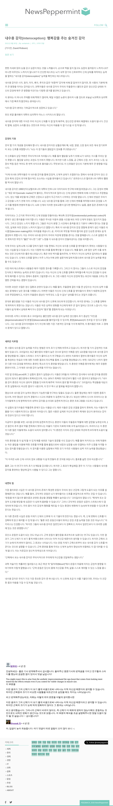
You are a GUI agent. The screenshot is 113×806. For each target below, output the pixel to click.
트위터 (34, 754)
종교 (59, 750)
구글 (44, 742)
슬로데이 (45, 746)
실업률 (52, 746)
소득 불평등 (36, 746)
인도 (50, 750)
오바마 (34, 750)
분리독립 (65, 742)
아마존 (58, 746)
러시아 (54, 742)
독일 (48, 742)
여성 (73, 746)
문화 (8, 771)
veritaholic (26, 43)
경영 (8, 760)
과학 (33, 43)
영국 (77, 746)
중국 (64, 750)
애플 (63, 746)
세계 (8, 749)
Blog (10, 786)
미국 (59, 742)
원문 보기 (9, 55)
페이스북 (41, 754)
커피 (68, 750)
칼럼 (8, 779)
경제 (8, 756)
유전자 (45, 750)
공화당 (34, 742)
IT (8, 764)
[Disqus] (56, 624)
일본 (55, 750)
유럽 (39, 750)
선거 (76, 742)
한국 (8, 753)
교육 (39, 742)
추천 (8, 783)
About (10, 790)
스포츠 (9, 775)
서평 (72, 742)
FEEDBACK (85, 803)
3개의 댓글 (40, 43)
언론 (68, 746)
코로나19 (75, 750)
